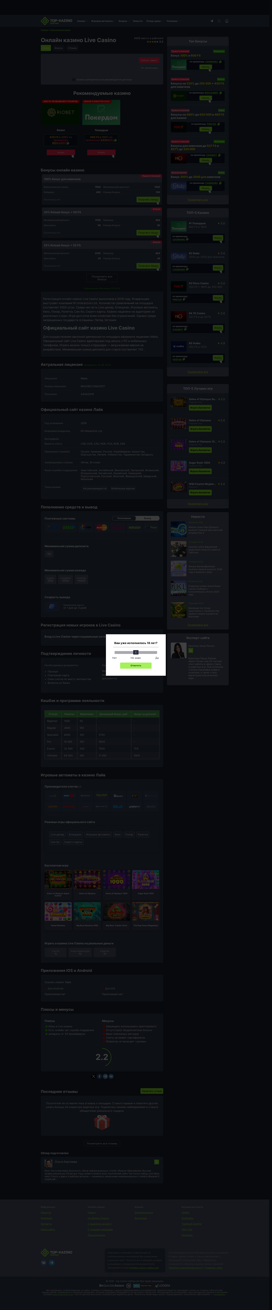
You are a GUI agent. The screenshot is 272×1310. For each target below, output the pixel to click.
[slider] (136, 652)
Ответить (135, 665)
